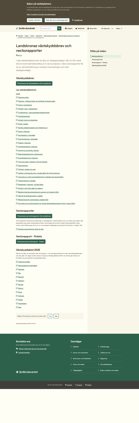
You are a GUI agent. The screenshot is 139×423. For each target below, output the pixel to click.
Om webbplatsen (106, 364)
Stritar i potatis (23, 124)
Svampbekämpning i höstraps (28, 158)
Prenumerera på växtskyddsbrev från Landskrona (34, 83)
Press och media (78, 364)
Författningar (104, 347)
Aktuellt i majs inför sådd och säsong (30, 188)
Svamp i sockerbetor (25, 105)
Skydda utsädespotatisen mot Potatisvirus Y (33, 128)
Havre (20, 292)
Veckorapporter (97, 59)
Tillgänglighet (77, 370)
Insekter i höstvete (24, 143)
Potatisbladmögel (24, 116)
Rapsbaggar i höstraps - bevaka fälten (30, 184)
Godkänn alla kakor (34, 20)
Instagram (79, 385)
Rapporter (103, 358)
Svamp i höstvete (24, 131)
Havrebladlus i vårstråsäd (26, 135)
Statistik (76, 347)
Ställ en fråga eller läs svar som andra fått (33, 349)
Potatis (20, 300)
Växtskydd (39, 36)
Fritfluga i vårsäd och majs (27, 169)
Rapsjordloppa (23, 165)
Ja (50, 316)
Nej (56, 316)
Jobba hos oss (105, 353)
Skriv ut (20, 55)
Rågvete (21, 277)
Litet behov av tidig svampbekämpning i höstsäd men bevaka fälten (40, 177)
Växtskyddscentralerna (50, 36)
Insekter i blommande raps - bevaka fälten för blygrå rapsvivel (39, 173)
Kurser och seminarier (80, 353)
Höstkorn (21, 281)
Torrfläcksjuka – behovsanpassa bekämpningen (34, 112)
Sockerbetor (22, 303)
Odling (32, 36)
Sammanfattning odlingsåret (27, 265)
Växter (27, 36)
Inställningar (78, 20)
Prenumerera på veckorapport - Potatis (30, 242)
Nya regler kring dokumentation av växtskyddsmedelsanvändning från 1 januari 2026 (46, 203)
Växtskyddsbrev (97, 56)
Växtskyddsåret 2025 (99, 65)
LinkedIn (89, 385)
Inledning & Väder (24, 262)
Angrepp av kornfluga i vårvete (28, 150)
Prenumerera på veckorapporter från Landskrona (34, 216)
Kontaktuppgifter (24, 352)
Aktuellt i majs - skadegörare (27, 109)
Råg (19, 273)
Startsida (20, 36)
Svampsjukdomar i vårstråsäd (28, 139)
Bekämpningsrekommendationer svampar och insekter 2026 (38, 192)
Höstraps (21, 296)
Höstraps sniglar (23, 97)
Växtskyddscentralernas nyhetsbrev (69, 36)
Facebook (69, 385)
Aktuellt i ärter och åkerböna (27, 120)
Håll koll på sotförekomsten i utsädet (30, 196)
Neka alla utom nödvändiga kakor (57, 20)
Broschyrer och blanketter (82, 358)
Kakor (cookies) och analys (109, 370)
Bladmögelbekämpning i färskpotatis (30, 154)
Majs (19, 307)
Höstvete (21, 269)
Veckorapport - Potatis (99, 62)
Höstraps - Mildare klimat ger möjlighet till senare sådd (36, 101)
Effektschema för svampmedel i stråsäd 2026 (33, 200)
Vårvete (20, 284)
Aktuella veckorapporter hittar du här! (31, 229)
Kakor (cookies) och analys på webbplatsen (41, 14)
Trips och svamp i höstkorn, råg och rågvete (32, 162)
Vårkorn (20, 288)
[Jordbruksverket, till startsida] (25, 28)
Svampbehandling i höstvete (27, 147)
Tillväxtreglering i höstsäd (26, 181)
